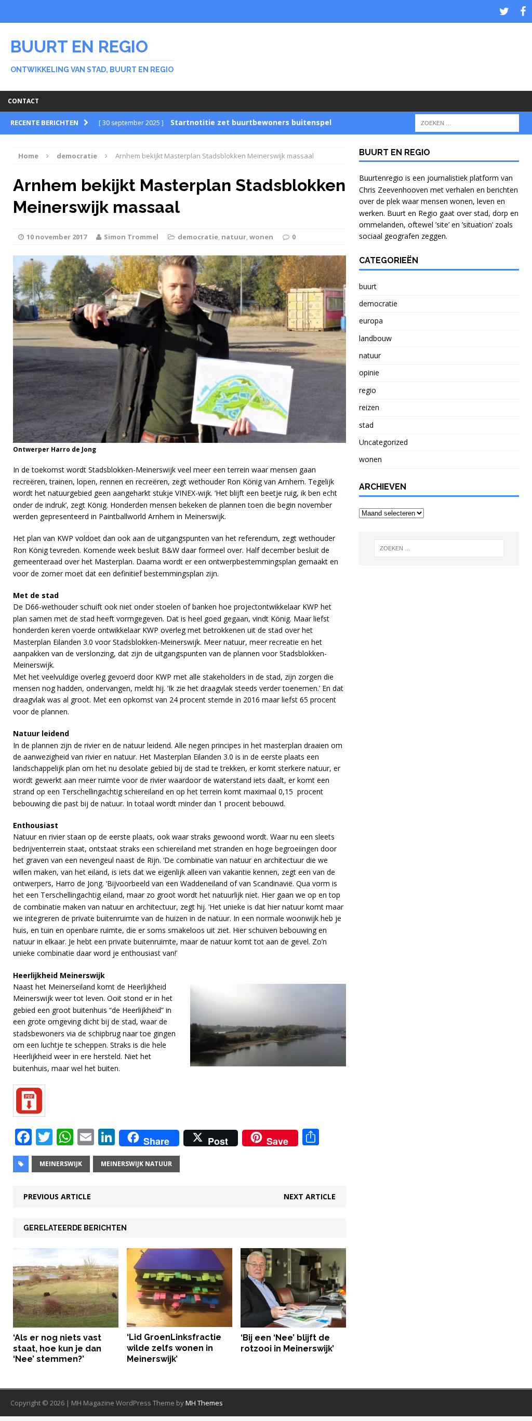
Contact (23, 101)
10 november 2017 (56, 236)
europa (371, 321)
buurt (368, 286)
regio (367, 390)
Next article (310, 1196)
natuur (233, 236)
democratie (198, 236)
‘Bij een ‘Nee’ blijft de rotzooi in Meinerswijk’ (287, 1343)
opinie (369, 372)
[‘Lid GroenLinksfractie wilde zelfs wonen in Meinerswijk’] (179, 1321)
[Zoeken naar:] (467, 122)
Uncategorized (383, 442)
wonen (261, 236)
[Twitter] (504, 11)
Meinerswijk (60, 1163)
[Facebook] (522, 11)
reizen (369, 407)
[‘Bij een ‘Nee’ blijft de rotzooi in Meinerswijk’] (293, 1321)
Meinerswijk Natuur (136, 1163)
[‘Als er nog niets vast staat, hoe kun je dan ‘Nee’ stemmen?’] (65, 1321)
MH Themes (204, 1403)
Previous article (57, 1196)
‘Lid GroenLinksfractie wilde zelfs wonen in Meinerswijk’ (174, 1348)
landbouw (375, 338)
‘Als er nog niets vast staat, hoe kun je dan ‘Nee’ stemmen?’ (57, 1348)
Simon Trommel (131, 236)
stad (366, 425)
